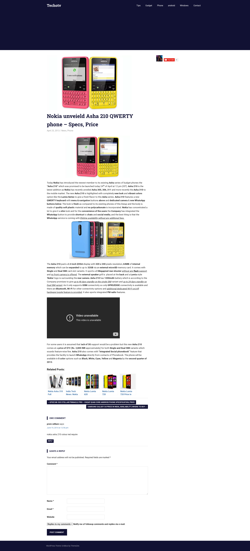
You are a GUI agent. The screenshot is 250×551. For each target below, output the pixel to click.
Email (50, 509)
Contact (197, 5)
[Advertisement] (125, 30)
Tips (138, 5)
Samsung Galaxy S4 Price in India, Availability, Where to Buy (116, 407)
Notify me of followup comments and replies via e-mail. (99, 524)
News (63, 130)
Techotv (54, 5)
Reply (50, 441)
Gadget (148, 5)
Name (50, 501)
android (171, 5)
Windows (184, 5)
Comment (52, 464)
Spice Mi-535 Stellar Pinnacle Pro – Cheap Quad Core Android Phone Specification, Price (92, 402)
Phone (160, 5)
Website (50, 517)
